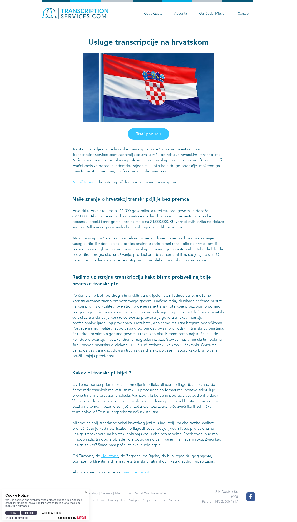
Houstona (109, 455)
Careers (106, 493)
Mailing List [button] (124, 493)
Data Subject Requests (138, 500)
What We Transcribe (150, 493)
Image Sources (170, 500)
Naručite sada (84, 182)
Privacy (113, 500)
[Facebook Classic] (250, 496)
